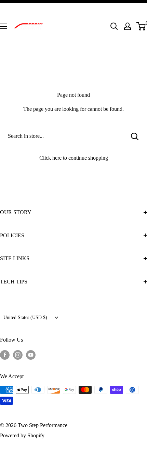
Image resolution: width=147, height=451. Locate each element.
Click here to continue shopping (73, 158)
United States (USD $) (25, 317)
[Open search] (114, 26)
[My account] (127, 26)
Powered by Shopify (22, 435)
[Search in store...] (135, 136)
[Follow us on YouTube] (31, 354)
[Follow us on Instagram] (18, 354)
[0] (141, 26)
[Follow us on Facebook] (5, 354)
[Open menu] (3, 26)
